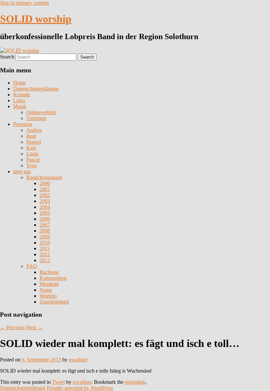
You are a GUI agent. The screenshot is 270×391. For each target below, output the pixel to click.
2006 (45, 219)
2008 (45, 230)
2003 (45, 201)
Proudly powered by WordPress (80, 388)
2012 (45, 254)
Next (34, 327)
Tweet (58, 382)
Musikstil (49, 284)
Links (19, 100)
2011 (45, 248)
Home (19, 83)
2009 (45, 236)
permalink (135, 382)
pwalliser (78, 359)
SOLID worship (35, 19)
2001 (45, 189)
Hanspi (33, 142)
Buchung (49, 272)
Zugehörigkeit (54, 302)
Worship (48, 296)
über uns (22, 171)
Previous (12, 327)
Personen (22, 124)
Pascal (33, 159)
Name (46, 290)
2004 (45, 207)
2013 (45, 260)
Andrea (34, 130)
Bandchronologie (44, 177)
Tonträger (36, 118)
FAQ (31, 266)
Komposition (53, 278)
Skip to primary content (24, 3)
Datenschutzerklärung (36, 88)
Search (7, 57)
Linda (32, 154)
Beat (31, 136)
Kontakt (21, 94)
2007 (45, 225)
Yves (31, 165)
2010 (45, 242)
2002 (45, 195)
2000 (45, 183)
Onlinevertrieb (41, 112)
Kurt (31, 148)
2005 (45, 213)
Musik (19, 106)
